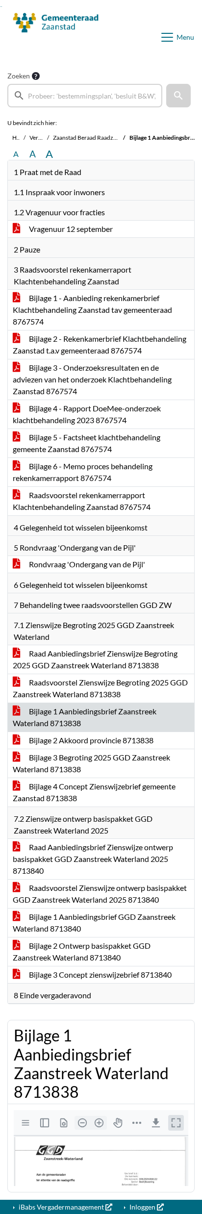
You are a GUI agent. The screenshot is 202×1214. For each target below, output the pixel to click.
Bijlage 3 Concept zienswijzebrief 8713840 (99, 974)
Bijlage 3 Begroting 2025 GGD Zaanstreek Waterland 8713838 (91, 763)
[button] (178, 95)
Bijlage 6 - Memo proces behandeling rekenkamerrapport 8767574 (82, 471)
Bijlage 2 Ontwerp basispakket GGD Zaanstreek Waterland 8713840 (82, 951)
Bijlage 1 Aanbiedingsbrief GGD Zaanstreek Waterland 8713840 (94, 922)
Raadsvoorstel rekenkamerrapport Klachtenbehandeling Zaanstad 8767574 (82, 500)
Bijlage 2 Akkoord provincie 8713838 (90, 740)
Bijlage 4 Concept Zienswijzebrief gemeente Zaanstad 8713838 (94, 792)
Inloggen (142, 1207)
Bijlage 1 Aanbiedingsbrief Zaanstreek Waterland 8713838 (84, 717)
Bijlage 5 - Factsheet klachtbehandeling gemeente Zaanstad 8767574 (86, 443)
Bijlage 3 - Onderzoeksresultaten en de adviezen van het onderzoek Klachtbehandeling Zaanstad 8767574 (92, 379)
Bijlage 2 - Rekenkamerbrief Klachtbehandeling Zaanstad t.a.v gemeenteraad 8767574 (99, 344)
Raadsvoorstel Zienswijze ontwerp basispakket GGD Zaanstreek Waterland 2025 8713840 (100, 893)
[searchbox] (84, 95)
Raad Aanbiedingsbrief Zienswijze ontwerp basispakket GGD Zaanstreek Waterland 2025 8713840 (93, 858)
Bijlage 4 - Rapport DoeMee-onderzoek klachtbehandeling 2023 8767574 (87, 414)
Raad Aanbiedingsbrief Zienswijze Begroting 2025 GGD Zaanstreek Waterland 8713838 (95, 659)
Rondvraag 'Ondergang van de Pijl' (86, 564)
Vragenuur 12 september (70, 228)
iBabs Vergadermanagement (61, 1207)
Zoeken (18, 76)
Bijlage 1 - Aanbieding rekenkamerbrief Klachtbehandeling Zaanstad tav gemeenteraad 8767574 (92, 309)
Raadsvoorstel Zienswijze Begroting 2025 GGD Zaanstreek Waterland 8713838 (100, 688)
